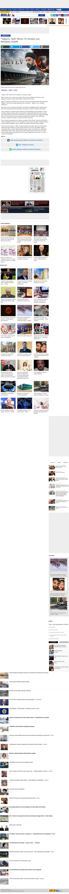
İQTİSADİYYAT (21, 9)
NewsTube (51, 9)
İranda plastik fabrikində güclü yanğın (19, 681)
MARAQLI (37, 9)
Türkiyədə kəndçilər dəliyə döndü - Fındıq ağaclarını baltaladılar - (28, 780)
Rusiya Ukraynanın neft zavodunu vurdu (20, 860)
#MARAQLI (4, 90)
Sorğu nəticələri (64, 642)
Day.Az (42, 12)
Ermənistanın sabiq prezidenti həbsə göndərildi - (25, 699)
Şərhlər (65, 462)
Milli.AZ (5, 15)
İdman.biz (59, 12)
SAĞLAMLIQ (43, 9)
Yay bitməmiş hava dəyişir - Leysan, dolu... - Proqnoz (24, 842)
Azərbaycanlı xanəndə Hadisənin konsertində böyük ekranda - (28, 744)
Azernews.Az (53, 12)
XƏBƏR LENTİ (4, 9)
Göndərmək (53, 642)
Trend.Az (47, 12)
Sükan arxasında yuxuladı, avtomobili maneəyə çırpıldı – (26, 878)
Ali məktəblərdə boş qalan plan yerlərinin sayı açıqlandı (25, 869)
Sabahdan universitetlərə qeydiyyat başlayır (22, 726)
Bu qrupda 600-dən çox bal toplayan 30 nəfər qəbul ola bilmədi (27, 807)
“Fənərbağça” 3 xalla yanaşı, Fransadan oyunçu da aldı (24, 708)
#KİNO (10, 90)
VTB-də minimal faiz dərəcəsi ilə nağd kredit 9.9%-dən (13, 87)
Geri (1, 21)
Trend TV (17, 12)
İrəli (68, 21)
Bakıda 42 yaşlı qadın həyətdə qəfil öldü (20, 690)
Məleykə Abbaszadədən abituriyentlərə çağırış (22, 753)
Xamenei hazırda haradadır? (17, 789)
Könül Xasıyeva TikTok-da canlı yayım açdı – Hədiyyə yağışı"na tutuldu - (30, 771)
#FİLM (15, 90)
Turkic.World (65, 12)
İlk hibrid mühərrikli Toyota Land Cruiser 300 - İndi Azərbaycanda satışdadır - (31, 851)
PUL (30, 12)
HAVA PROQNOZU (36, 12)
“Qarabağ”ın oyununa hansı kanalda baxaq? (21, 762)
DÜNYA (32, 9)
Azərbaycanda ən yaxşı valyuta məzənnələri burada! (59, 25)
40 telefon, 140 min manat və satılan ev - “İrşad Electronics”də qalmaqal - (32, 834)
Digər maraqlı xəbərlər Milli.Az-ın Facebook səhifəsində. (26, 140)
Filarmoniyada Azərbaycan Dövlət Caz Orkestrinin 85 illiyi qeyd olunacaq (28, 672)
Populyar (52, 462)
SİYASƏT (15, 9)
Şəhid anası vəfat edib (15, 825)
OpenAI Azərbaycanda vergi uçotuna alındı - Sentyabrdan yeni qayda (29, 717)
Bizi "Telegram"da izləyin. (26, 144)
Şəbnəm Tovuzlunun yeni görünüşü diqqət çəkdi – (24, 798)
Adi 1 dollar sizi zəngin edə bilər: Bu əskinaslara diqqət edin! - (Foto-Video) (30, 816)
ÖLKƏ (10, 9)
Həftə (59, 462)
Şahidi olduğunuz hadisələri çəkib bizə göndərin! (26, 149)
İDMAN (27, 9)
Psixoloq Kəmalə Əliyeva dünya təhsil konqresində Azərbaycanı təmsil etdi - (31, 735)
